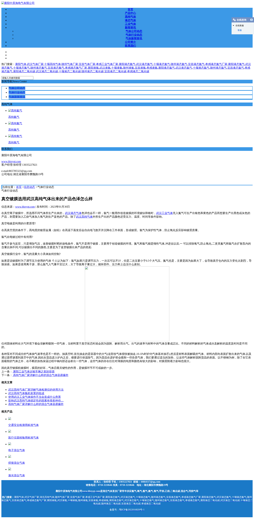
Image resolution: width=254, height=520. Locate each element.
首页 (130, 9)
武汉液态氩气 (184, 67)
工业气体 (130, 23)
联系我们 (130, 45)
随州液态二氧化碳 (93, 71)
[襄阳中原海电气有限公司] (18, 3)
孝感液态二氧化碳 (138, 71)
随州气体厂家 (70, 64)
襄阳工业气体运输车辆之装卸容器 (33, 371)
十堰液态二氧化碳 (70, 71)
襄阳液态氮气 (236, 64)
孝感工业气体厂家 (107, 64)
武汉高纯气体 (84, 216)
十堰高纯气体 (52, 64)
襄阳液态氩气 (166, 67)
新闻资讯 (130, 27)
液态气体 (130, 20)
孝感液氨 (152, 67)
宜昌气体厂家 (87, 64)
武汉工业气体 (164, 213)
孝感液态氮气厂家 (76, 67)
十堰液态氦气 (161, 64)
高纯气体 (130, 16)
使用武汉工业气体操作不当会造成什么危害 (34, 396)
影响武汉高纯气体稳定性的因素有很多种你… (36, 400)
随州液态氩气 (218, 67)
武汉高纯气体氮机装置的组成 (26, 393)
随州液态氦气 (179, 64)
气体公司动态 (134, 31)
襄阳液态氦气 (127, 64)
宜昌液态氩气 (235, 67)
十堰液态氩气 (201, 67)
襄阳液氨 (93, 67)
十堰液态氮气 (21, 67)
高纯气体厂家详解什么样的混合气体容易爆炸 (40, 375)
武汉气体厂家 (35, 64)
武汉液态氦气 (144, 64)
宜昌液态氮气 (56, 67)
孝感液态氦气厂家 (216, 64)
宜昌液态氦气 (196, 64)
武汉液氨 (105, 67)
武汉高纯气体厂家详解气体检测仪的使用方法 (36, 389)
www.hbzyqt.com (11, 161)
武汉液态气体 (73, 213)
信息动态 (29, 187)
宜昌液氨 (140, 67)
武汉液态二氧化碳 (47, 71)
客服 (240, 30)
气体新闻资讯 (134, 38)
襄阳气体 (20, 64)
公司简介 (130, 42)
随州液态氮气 (38, 67)
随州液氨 (128, 67)
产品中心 (130, 13)
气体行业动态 (134, 34)
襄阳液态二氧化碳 (24, 71)
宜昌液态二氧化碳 (115, 71)
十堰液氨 (116, 67)
